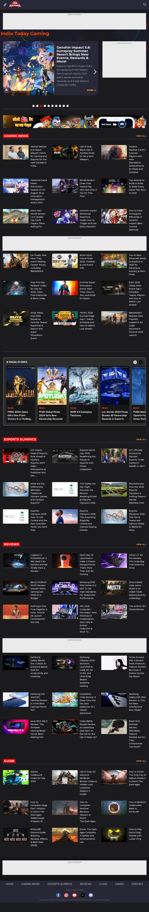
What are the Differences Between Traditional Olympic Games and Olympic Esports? (39, 493)
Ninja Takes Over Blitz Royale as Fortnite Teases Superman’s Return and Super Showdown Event (39, 325)
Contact (137, 884)
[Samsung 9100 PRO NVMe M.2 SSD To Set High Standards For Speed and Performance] (65, 588)
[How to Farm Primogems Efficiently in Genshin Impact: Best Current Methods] (114, 216)
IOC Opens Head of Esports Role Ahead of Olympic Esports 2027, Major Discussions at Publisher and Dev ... (39, 463)
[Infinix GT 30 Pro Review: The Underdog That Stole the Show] (114, 560)
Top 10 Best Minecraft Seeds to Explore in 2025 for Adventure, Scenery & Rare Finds (137, 265)
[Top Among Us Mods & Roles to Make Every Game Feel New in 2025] (114, 186)
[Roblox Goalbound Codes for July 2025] (16, 777)
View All (141, 136)
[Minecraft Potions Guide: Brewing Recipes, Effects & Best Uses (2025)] (16, 835)
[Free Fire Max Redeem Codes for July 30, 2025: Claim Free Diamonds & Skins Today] (16, 288)
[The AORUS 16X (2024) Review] (114, 612)
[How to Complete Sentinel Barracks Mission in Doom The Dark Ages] (65, 808)
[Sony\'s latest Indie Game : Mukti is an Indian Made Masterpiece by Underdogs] (114, 588)
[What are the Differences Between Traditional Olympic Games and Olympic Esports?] (16, 489)
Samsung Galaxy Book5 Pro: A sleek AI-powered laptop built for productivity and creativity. (39, 667)
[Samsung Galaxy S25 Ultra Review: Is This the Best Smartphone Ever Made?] (114, 699)
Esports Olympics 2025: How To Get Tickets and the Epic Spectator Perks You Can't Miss (39, 520)
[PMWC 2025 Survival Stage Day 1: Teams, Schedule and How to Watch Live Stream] (65, 318)
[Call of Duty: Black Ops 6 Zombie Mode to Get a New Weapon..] (65, 152)
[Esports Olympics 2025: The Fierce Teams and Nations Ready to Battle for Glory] (114, 516)
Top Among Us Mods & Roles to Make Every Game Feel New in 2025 (137, 186)
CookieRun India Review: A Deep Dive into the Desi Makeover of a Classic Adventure (88, 703)
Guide (103, 884)
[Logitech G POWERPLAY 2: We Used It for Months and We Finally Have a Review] (16, 560)
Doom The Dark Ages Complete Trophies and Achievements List (88, 835)
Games (119, 884)
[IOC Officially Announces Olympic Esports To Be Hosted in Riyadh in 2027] (114, 456)
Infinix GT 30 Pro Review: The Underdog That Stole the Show (136, 561)
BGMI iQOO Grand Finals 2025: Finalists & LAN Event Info (87, 261)
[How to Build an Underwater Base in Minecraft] (114, 808)
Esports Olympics (60, 884)
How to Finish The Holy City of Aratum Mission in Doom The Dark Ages (137, 778)
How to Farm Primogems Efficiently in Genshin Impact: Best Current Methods (136, 220)
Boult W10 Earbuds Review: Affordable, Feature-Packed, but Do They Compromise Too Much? (137, 734)
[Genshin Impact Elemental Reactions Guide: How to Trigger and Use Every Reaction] (65, 216)
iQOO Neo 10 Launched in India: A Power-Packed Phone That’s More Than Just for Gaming (88, 565)
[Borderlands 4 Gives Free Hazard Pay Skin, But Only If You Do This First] (65, 186)
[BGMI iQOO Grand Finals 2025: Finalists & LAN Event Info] (65, 261)
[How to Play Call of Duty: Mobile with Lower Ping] (114, 835)
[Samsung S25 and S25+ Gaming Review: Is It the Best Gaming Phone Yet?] (16, 699)
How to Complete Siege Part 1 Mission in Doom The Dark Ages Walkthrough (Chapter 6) (39, 812)
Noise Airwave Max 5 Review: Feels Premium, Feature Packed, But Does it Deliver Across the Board (137, 667)
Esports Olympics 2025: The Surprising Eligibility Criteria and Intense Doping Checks (88, 520)
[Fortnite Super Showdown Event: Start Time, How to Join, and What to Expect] (65, 288)
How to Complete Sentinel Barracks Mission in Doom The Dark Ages (87, 812)
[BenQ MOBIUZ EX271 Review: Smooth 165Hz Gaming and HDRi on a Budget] (16, 588)
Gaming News (30, 884)
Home (10, 884)
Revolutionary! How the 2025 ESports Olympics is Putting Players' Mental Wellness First (137, 493)
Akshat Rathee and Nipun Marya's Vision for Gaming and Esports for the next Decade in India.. (39, 156)
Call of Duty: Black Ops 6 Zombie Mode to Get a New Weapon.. (87, 153)
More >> (91, 90)
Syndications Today (101, 900)
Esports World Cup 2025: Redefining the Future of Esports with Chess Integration (88, 460)
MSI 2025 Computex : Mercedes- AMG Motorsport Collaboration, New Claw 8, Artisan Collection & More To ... (88, 619)
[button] (95, 72)
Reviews (85, 884)
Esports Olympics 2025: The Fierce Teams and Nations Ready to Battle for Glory (137, 520)
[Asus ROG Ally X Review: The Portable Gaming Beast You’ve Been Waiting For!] (16, 727)
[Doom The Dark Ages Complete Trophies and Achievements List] (65, 835)
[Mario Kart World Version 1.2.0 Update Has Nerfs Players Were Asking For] (16, 216)
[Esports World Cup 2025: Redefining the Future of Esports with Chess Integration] (65, 456)
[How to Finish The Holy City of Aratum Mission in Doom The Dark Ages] (114, 777)
